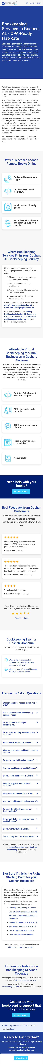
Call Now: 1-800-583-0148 (33, 3)
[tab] (21, 704)
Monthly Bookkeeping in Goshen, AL (23, 922)
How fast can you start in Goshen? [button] (17, 743)
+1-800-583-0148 (22, 1048)
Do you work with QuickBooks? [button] (16, 829)
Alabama (25, 1025)
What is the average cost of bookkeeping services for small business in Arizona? (21, 662)
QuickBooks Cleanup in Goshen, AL (23, 912)
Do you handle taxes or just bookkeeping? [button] (14, 724)
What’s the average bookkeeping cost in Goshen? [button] (20, 751)
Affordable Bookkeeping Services (21, 947)
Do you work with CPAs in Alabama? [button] (18, 760)
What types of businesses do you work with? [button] (19, 704)
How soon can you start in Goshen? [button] (18, 793)
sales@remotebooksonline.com (21, 1050)
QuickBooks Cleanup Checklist (21, 934)
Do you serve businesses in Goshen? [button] (18, 776)
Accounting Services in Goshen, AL (23, 926)
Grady (12, 1029)
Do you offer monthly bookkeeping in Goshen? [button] (19, 734)
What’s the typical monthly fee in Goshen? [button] (17, 785)
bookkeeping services (10, 987)
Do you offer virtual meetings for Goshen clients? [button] (17, 810)
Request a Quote (21, 491)
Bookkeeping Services (10, 1025)
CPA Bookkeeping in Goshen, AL (22, 930)
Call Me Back (21, 1058)
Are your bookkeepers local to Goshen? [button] (20, 768)
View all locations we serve (26, 980)
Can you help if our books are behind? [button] (19, 837)
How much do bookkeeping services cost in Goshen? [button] (18, 820)
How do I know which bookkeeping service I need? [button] (18, 714)
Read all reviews (21, 618)
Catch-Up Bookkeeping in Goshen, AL (24, 908)
